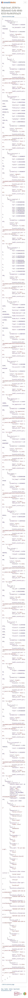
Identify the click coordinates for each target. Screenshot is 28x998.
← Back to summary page (7, 16)
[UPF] (18, 993)
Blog (2, 989)
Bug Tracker (17, 989)
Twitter (6, 989)
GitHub (11, 989)
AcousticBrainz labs (6, 990)
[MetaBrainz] (25, 993)
